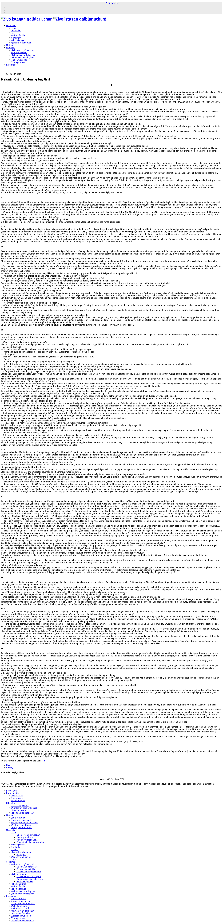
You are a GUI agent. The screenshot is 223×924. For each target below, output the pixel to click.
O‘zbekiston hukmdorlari (28, 835)
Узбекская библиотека (22, 920)
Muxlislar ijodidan (25, 881)
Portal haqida (12, 793)
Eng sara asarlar (19, 60)
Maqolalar (11, 25)
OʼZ (106, 3)
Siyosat (14, 849)
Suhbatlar (16, 38)
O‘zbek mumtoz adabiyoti (29, 876)
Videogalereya (18, 62)
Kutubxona (11, 65)
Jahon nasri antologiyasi (22, 57)
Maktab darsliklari (20, 908)
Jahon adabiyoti (18, 889)
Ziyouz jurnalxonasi (20, 901)
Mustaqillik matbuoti (21, 825)
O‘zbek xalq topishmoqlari (29, 871)
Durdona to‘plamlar (20, 913)
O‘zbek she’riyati (19, 52)
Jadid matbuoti (18, 818)
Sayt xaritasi (17, 798)
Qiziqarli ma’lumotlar (21, 43)
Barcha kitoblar (18, 898)
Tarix (13, 33)
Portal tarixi (17, 795)
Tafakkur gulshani (20, 805)
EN (117, 3)
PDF (45, 761)
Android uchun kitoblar (22, 916)
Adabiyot (10, 47)
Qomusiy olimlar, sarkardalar (30, 842)
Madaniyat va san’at (20, 857)
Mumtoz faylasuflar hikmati (24, 808)
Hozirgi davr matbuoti (21, 827)
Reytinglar (21, 854)
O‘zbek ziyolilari (18, 35)
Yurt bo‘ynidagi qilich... (27, 840)
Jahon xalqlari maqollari (22, 813)
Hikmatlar (16, 30)
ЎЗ (110, 3)
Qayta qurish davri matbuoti (24, 822)
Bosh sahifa (11, 791)
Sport (14, 859)
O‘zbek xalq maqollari (27, 867)
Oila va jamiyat (18, 40)
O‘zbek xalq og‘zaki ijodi (22, 50)
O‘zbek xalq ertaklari (26, 869)
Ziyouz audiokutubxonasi (23, 903)
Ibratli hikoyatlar (19, 810)
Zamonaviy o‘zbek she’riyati (30, 879)
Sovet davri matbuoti (21, 820)
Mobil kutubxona (19, 906)
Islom (14, 28)
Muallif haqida (18, 800)
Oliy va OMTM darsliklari (22, 911)
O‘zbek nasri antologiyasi (23, 55)
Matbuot (10, 45)
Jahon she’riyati (18, 884)
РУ (113, 3)
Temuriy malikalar (25, 837)
